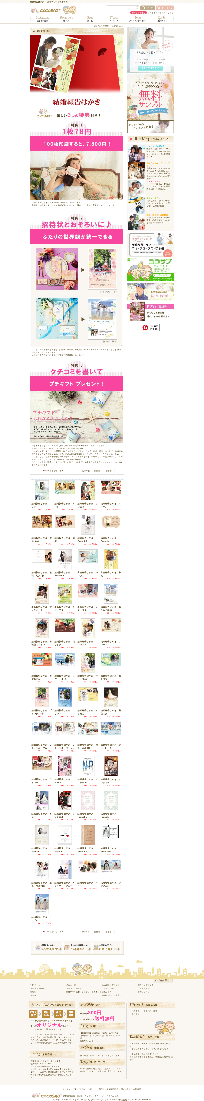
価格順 (97, 471)
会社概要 (137, 1089)
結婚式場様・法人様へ (112, 995)
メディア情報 (108, 988)
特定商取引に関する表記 (120, 1089)
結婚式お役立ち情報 (111, 985)
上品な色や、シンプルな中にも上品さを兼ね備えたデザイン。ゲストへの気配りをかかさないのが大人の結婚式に (158, 173)
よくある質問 (154, 13)
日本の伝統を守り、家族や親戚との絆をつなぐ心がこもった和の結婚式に (158, 220)
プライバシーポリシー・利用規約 (92, 1089)
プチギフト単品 (37, 988)
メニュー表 (71, 985)
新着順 (109, 471)
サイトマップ (69, 1089)
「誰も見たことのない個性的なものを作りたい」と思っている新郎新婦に (158, 203)
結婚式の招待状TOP (102, 26)
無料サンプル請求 (146, 985)
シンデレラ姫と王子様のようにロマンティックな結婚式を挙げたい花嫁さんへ (158, 186)
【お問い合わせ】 (54, 1069)
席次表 (33, 995)
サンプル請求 (138, 13)
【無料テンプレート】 (113, 1069)
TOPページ (35, 985)
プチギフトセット (74, 988)
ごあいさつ (107, 992)
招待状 (33, 992)
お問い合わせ (167, 13)
